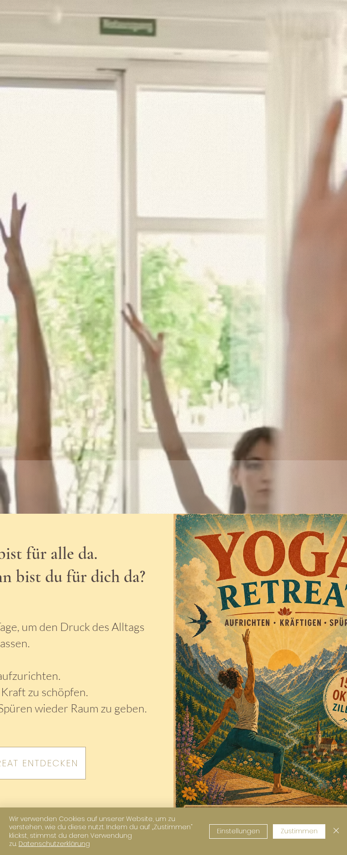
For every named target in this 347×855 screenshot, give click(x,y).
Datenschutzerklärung (54, 843)
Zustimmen (299, 831)
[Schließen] (336, 831)
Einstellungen (238, 831)
